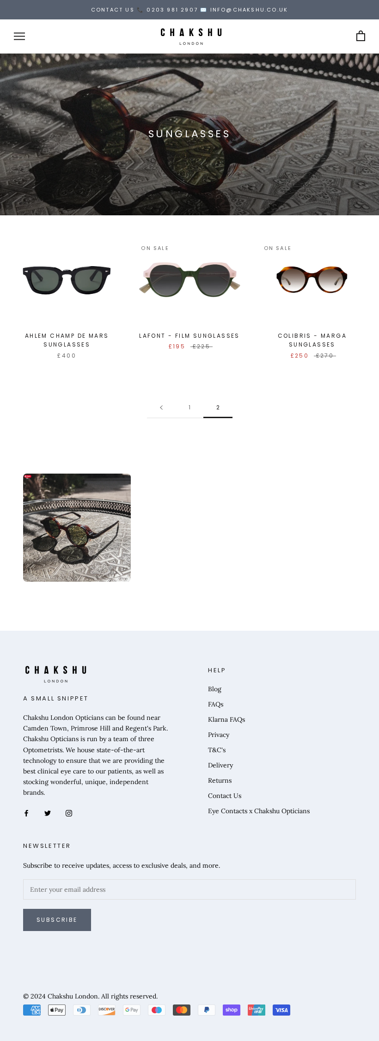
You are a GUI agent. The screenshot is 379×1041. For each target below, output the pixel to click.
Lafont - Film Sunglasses (189, 336)
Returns (220, 780)
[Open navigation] (19, 36)
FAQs (215, 704)
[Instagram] (69, 812)
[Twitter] (47, 812)
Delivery (220, 765)
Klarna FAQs (226, 719)
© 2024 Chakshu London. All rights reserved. (90, 996)
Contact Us (224, 795)
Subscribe (57, 920)
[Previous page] (161, 407)
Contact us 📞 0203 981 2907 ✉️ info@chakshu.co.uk (189, 9)
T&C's (217, 750)
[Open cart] (360, 36)
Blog (214, 689)
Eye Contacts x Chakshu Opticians (259, 811)
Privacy (218, 735)
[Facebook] (26, 812)
